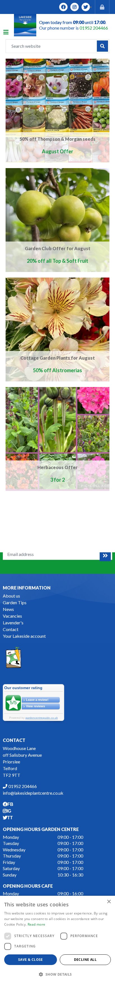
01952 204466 (94, 27)
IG (74, 7)
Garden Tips (15, 602)
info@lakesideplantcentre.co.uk (33, 793)
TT (86, 7)
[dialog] (57, 940)
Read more (36, 924)
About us (11, 595)
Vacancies (12, 615)
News (8, 609)
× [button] (109, 902)
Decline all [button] (85, 959)
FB (63, 7)
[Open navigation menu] (9, 33)
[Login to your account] (102, 7)
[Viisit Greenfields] (13, 656)
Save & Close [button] (30, 959)
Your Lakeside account (24, 636)
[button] (57, 974)
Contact (10, 629)
